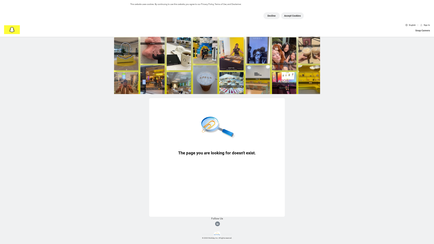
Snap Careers (422, 30)
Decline (272, 15)
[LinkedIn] (217, 223)
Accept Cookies (292, 15)
